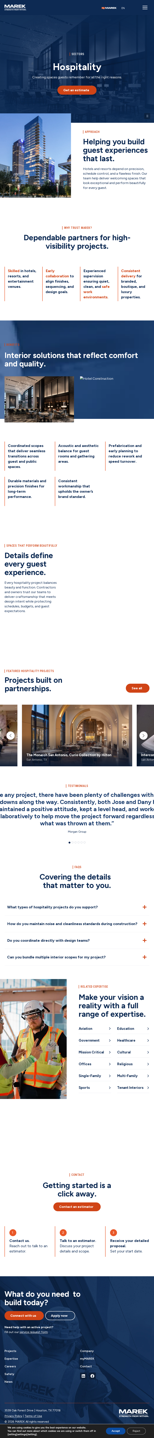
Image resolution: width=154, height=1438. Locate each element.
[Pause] (147, 116)
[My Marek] (109, 8)
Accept (116, 1431)
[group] (77, 736)
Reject (136, 1431)
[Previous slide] (10, 735)
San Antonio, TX (36, 759)
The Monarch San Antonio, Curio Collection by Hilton (68, 755)
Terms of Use (33, 1416)
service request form (34, 1332)
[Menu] (144, 7)
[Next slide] (143, 735)
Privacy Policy (13, 1416)
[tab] (69, 843)
